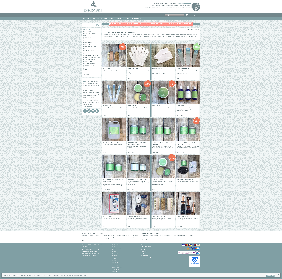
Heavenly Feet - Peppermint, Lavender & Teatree (138, 136)
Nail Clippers (114, 210)
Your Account (144, 251)
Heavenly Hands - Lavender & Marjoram (163, 136)
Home (84, 18)
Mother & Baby (89, 51)
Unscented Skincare (91, 55)
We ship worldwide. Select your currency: (166, 3)
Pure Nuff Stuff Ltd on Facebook (85, 111)
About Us (100, 18)
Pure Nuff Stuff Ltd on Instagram (97, 111)
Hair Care (87, 48)
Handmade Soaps (89, 63)
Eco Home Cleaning (90, 33)
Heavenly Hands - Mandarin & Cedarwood (114, 173)
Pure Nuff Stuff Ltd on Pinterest (93, 111)
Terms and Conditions (146, 246)
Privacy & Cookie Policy (146, 248)
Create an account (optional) (176, 15)
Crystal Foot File (188, 62)
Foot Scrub (163, 99)
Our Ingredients (120, 18)
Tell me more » (86, 241)
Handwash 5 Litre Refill (114, 136)
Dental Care (88, 42)
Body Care (87, 44)
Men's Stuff (88, 53)
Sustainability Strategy (146, 257)
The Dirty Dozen (109, 18)
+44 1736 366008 (186, 10)
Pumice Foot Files (188, 210)
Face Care (87, 31)
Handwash (188, 99)
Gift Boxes (87, 38)
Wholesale (137, 18)
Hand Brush (114, 62)
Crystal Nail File (114, 99)
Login (166, 15)
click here (39, 275)
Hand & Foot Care (90, 46)
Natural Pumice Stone (138, 210)
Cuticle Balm (138, 99)
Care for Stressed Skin (92, 57)
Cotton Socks (163, 62)
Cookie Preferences (145, 249)
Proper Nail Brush (163, 210)
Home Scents (88, 40)
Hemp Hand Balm (163, 173)
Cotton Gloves (138, 62)
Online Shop (91, 18)
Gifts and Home (89, 66)
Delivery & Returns (145, 255)
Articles (130, 18)
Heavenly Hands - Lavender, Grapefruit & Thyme (188, 136)
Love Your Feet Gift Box (188, 173)
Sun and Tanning (89, 59)
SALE (85, 35)
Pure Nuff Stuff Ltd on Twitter (89, 111)
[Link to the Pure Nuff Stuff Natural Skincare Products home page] (93, 12)
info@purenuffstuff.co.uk (91, 251)
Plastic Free (88, 61)
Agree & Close (270, 275)
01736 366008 (169, 10)
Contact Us (143, 253)
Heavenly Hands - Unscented (138, 173)
